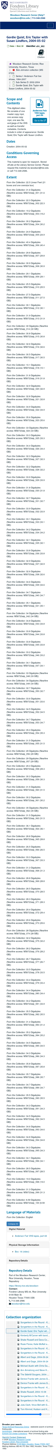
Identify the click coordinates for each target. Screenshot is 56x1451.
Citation (41, 57)
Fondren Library (8, 1441)
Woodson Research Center (23, 14)
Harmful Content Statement (14, 1437)
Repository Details (18, 1260)
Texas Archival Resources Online (15, 1426)
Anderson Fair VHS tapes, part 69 (31, 1235)
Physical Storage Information (24, 1244)
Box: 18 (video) (22, 1251)
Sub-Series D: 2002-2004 (28, 82)
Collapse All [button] (13, 1224)
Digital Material (17, 1229)
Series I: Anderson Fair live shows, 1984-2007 (25, 78)
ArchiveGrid (7, 1431)
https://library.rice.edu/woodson (23, 1285)
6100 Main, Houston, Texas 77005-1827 (33, 1444)
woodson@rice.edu (21, 1303)
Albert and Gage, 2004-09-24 (34, 1357)
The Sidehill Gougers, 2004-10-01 (36, 1374)
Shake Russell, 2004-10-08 (33, 1391)
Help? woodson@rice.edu (27, 16)
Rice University (22, 1441)
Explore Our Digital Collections (14, 1433)
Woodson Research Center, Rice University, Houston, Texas (26, 65)
